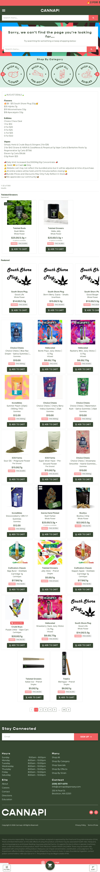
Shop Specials (58, 765)
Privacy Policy (80, 825)
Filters (7, 869)
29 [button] (64, 710)
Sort (93, 869)
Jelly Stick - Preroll (50, 571)
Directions (7, 795)
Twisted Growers (56, 228)
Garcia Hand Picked (50, 513)
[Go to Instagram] (96, 812)
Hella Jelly (56, 231)
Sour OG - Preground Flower (17, 461)
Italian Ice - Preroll (33, 681)
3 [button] (45, 710)
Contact (6, 791)
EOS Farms (17, 458)
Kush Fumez (50, 516)
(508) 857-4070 (60, 784)
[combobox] (45, 18)
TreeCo (66, 679)
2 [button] (40, 710)
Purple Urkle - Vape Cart (17, 629)
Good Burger (92, 294)
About (5, 784)
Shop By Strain (59, 773)
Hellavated (50, 348)
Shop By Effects (59, 769)
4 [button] (50, 710)
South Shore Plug (19, 291)
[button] (3, 10)
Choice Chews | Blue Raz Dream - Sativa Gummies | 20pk (17, 354)
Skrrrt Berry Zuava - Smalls (55, 294)
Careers (5, 788)
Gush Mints (19, 231)
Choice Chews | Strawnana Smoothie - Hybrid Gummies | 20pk (83, 464)
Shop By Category (61, 761)
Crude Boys (16, 626)
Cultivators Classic (17, 568)
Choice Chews (17, 348)
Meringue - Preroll (66, 681)
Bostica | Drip (83, 516)
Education (7, 799)
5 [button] (54, 710)
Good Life (19, 294)
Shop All (56, 757)
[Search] (93, 18)
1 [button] (36, 710)
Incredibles (17, 403)
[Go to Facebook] (91, 812)
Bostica (83, 513)
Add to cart (20, 249)
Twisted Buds (19, 228)
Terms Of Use (93, 825)
